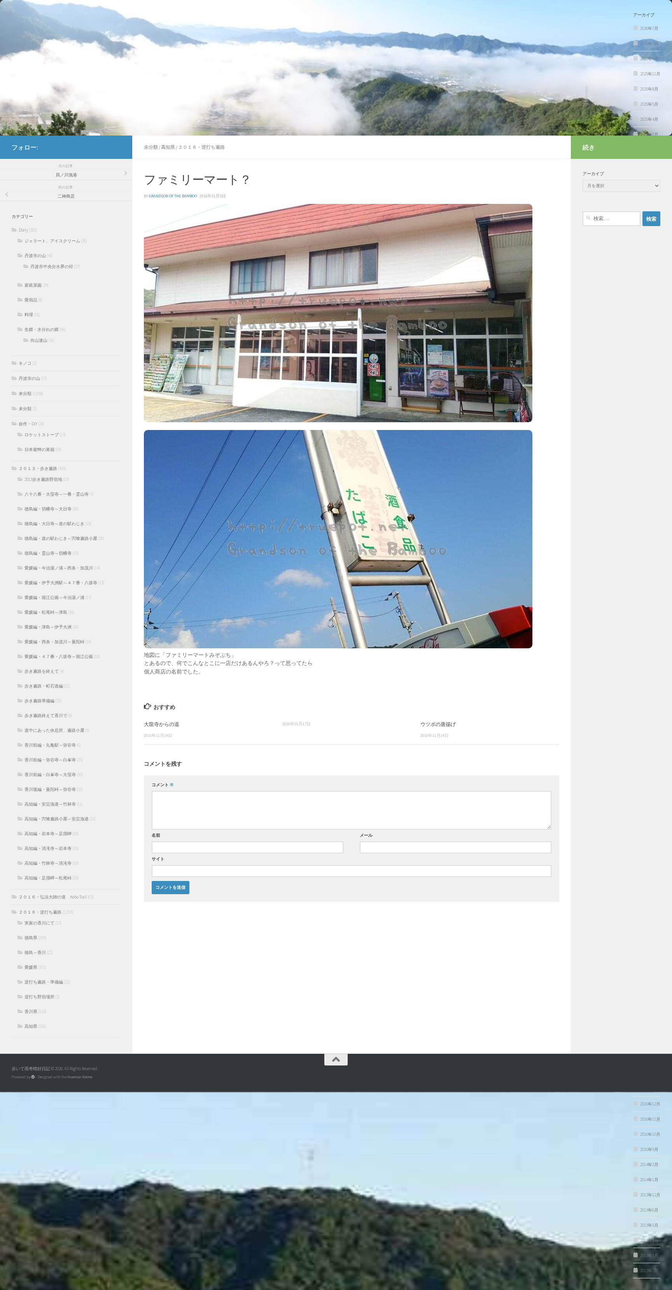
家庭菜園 (33, 285)
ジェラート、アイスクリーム (52, 241)
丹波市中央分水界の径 (51, 266)
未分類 (151, 147)
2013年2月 (649, 1270)
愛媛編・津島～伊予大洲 (48, 627)
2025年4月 (649, 119)
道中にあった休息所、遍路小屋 (54, 730)
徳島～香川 (35, 952)
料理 (28, 314)
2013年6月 (649, 1210)
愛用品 (30, 300)
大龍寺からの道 (161, 724)
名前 (156, 835)
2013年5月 (649, 1225)
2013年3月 (649, 1255)
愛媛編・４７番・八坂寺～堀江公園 (58, 656)
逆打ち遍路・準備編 (43, 982)
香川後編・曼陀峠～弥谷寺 (50, 789)
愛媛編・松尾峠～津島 (45, 612)
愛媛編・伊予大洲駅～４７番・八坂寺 (60, 582)
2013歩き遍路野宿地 (43, 479)
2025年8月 (649, 89)
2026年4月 (649, 58)
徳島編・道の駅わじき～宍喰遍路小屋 (60, 538)
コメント (163, 784)
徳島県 (30, 937)
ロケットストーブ (41, 434)
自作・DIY (28, 424)
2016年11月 (650, 1119)
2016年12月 (650, 1104)
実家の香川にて (39, 923)
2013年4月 (649, 1240)
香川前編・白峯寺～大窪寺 (50, 774)
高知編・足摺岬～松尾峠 (48, 878)
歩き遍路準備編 (39, 700)
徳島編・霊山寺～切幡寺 (48, 553)
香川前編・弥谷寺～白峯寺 (50, 760)
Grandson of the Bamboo (173, 195)
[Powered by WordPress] (33, 1077)
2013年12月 (650, 1195)
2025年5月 (649, 104)
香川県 (30, 1011)
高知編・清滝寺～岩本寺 (48, 848)
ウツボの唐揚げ (438, 724)
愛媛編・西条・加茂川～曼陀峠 (54, 641)
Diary (23, 230)
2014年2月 (649, 1164)
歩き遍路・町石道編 (43, 686)
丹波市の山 (35, 255)
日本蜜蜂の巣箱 (39, 449)
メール (366, 835)
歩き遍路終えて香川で (45, 715)
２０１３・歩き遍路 (38, 468)
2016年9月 (649, 1149)
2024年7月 (649, 134)
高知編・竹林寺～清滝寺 (48, 863)
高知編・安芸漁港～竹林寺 (50, 804)
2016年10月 (650, 1134)
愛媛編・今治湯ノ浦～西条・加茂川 (58, 568)
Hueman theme (79, 1076)
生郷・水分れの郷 (41, 329)
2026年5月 (649, 43)
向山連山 (38, 340)
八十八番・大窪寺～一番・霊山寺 (56, 494)
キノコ (25, 363)
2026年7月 (649, 28)
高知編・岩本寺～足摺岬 (48, 833)
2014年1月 (649, 1179)
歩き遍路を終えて (41, 671)
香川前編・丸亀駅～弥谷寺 (50, 745)
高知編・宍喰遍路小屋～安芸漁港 (56, 819)
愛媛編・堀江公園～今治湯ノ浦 (54, 597)
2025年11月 (650, 74)
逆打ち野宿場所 (39, 996)
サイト (158, 859)
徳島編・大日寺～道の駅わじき (54, 523)
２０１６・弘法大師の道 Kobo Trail (53, 897)
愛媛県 (30, 967)
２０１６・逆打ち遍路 (201, 147)
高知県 (168, 147)
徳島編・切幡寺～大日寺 (48, 509)
